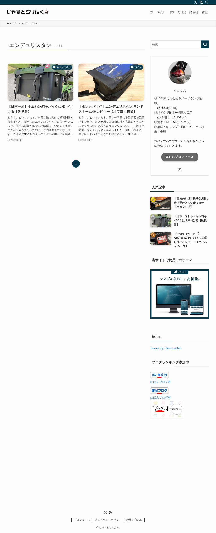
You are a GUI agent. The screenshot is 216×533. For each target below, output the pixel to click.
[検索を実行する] (205, 44)
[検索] (206, 2)
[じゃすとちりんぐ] (28, 12)
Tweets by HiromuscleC (166, 348)
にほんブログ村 (160, 382)
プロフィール (82, 519)
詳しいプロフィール (180, 156)
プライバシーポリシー (108, 519)
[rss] (201, 2)
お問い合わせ (134, 519)
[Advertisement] (179, 453)
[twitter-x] (195, 2)
